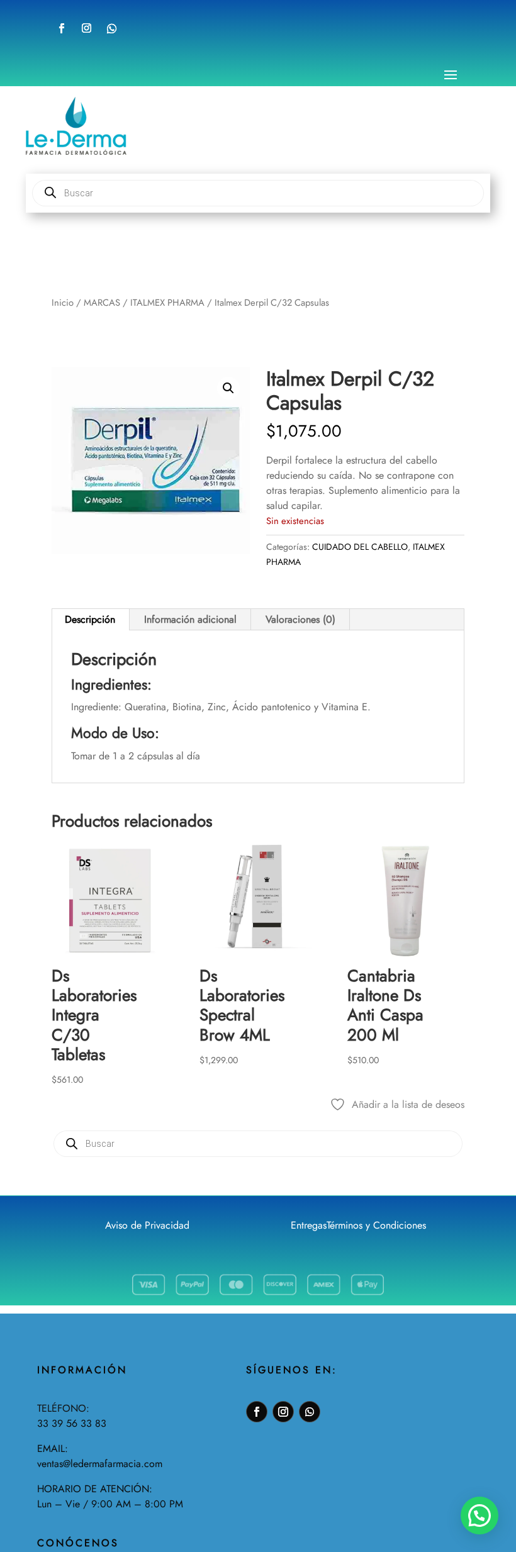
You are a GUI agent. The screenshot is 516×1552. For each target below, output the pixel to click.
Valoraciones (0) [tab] (300, 619)
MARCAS (102, 303)
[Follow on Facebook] (62, 28)
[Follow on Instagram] (86, 28)
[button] (228, 388)
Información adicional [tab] (190, 619)
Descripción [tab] (90, 619)
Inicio (63, 303)
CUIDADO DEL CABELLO (360, 546)
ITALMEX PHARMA (167, 303)
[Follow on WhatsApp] (112, 28)
